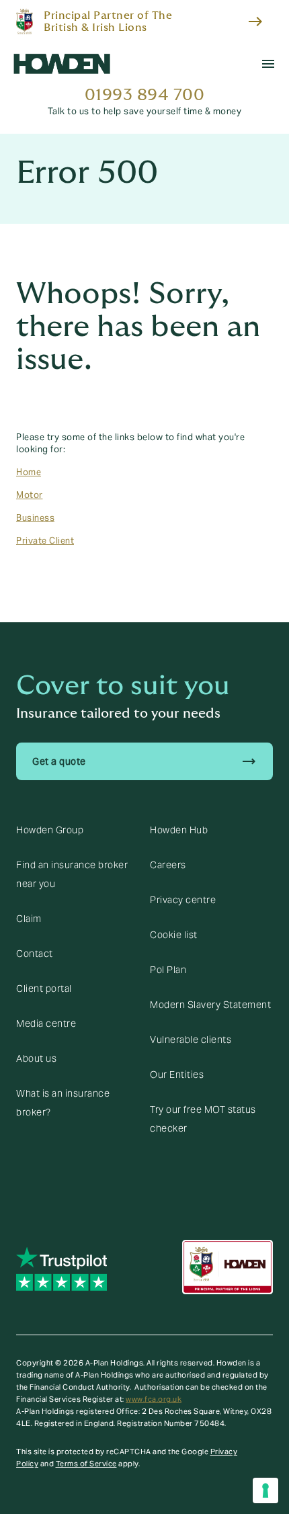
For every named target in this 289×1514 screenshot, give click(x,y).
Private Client (45, 541)
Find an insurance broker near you (72, 874)
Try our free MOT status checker (203, 1118)
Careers (168, 865)
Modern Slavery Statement (210, 1005)
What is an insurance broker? (63, 1102)
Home (28, 472)
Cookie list (174, 935)
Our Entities (177, 1074)
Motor (29, 495)
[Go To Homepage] (61, 64)
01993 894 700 (145, 95)
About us (36, 1058)
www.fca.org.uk (153, 1399)
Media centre (46, 1023)
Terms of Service (86, 1463)
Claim (29, 919)
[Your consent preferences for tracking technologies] (265, 1490)
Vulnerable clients (190, 1040)
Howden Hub (179, 830)
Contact (34, 954)
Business (35, 518)
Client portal (44, 988)
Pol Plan (168, 970)
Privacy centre (183, 900)
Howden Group (49, 830)
